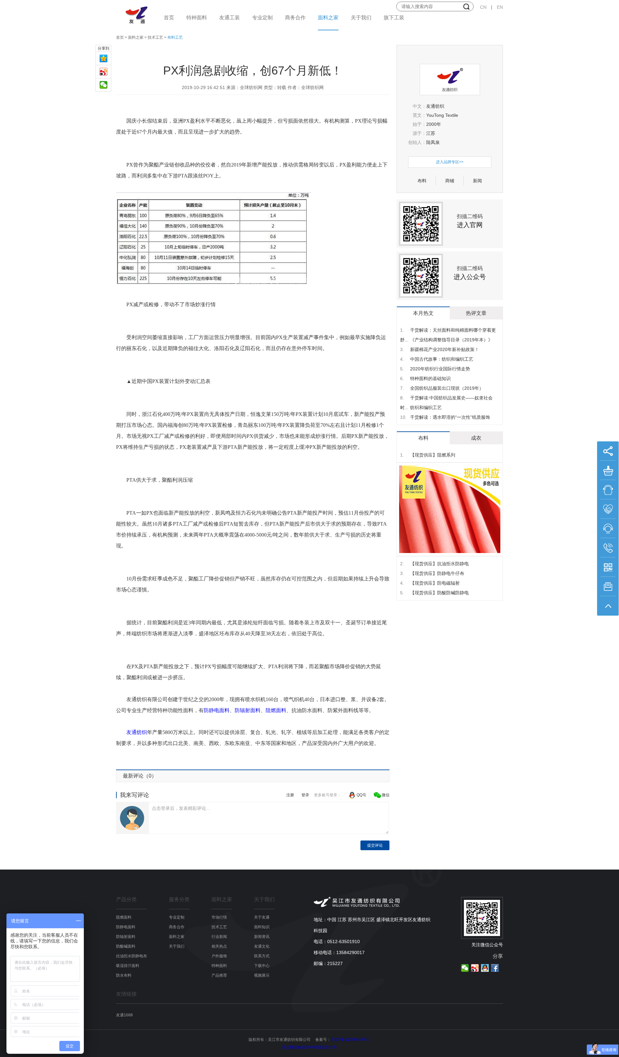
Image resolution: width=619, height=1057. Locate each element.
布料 (422, 180)
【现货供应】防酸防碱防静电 (434, 592)
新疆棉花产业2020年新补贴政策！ (439, 349)
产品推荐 (219, 975)
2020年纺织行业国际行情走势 (435, 368)
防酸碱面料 (125, 946)
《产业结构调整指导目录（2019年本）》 (446, 339)
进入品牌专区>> (450, 162)
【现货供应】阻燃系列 (427, 455)
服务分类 (179, 899)
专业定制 (262, 17)
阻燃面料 (276, 710)
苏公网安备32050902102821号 (309, 1047)
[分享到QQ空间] (103, 60)
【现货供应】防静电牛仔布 (432, 573)
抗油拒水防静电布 (131, 956)
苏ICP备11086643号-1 (350, 1039)
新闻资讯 (262, 936)
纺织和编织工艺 (421, 407)
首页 (169, 17)
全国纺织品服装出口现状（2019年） (442, 388)
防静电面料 (217, 710)
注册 (290, 795)
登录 (305, 795)
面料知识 (262, 927)
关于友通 (262, 917)
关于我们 (361, 17)
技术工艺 (155, 37)
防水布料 (124, 975)
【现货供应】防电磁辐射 (430, 583)
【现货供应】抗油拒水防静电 (434, 563)
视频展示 (262, 975)
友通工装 (229, 17)
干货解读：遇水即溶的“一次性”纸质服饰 (445, 417)
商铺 (449, 180)
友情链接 (126, 994)
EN (500, 7)
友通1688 (124, 1015)
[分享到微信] (103, 86)
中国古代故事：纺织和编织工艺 (436, 359)
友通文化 (262, 946)
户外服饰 (219, 956)
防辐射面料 (247, 710)
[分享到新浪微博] (103, 73)
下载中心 (262, 965)
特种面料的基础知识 (425, 378)
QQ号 (361, 795)
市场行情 (219, 917)
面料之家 (328, 17)
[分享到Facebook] (495, 968)
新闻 (477, 180)
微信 (385, 795)
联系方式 (262, 956)
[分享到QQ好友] (485, 968)
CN (483, 7)
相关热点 (219, 946)
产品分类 (126, 899)
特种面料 (196, 17)
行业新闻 (219, 936)
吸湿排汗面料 (127, 965)
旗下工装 (394, 17)
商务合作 (295, 17)
